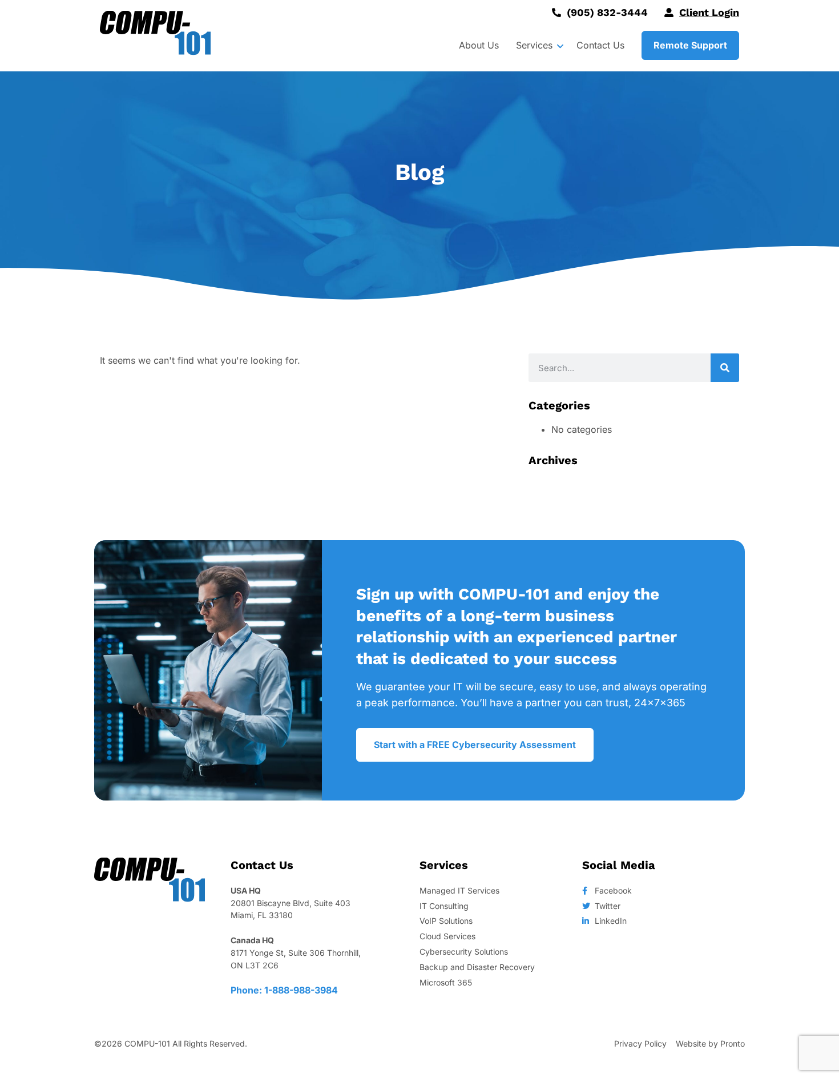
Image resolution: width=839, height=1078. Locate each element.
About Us (479, 45)
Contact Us (600, 45)
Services (534, 45)
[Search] (725, 367)
